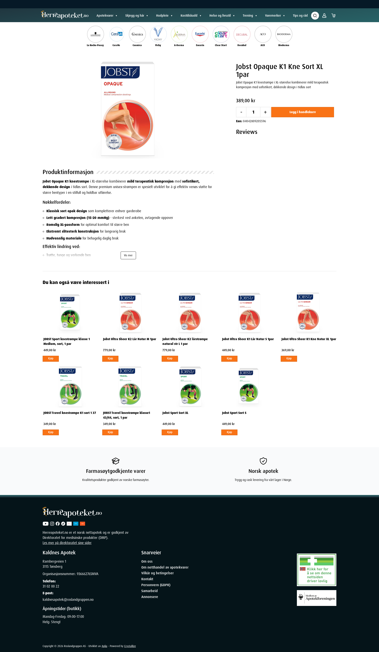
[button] (128, 109)
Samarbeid (149, 591)
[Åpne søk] (315, 16)
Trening (248, 15)
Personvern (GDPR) (155, 585)
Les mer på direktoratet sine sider (67, 543)
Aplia (104, 646)
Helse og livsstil (220, 15)
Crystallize (130, 646)
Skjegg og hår (134, 15)
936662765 (84, 574)
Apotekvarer (105, 15)
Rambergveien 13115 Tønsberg (54, 564)
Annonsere (149, 597)
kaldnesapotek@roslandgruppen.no (68, 599)
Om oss (147, 561)
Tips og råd (300, 15)
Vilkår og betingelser (157, 573)
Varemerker (273, 15)
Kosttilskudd (189, 15)
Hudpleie (162, 15)
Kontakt (147, 579)
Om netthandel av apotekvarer (165, 567)
